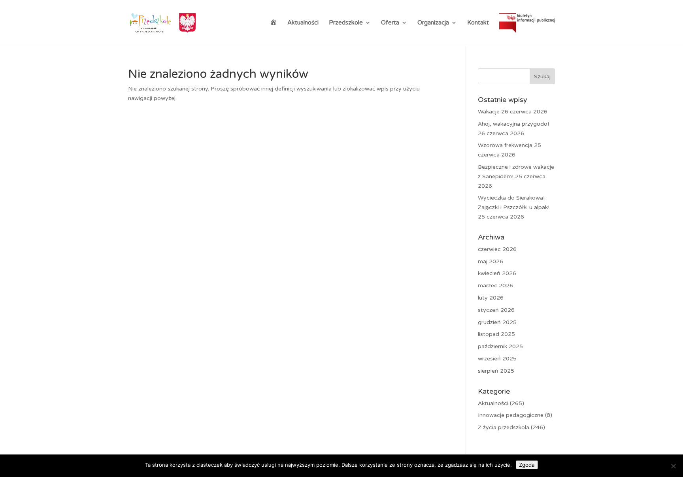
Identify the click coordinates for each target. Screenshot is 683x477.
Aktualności (303, 23)
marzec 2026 (495, 285)
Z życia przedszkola (503, 427)
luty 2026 (491, 297)
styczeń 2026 (496, 310)
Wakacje (489, 111)
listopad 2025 (496, 334)
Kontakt (478, 23)
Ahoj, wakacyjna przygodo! (513, 124)
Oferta (390, 23)
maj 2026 (490, 261)
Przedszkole (346, 23)
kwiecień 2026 (497, 273)
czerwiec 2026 (497, 249)
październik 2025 (500, 346)
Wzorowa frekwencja (505, 145)
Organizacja (433, 23)
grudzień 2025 (497, 322)
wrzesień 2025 (497, 358)
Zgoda (527, 465)
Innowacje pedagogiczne (510, 415)
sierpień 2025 (496, 371)
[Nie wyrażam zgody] (673, 466)
